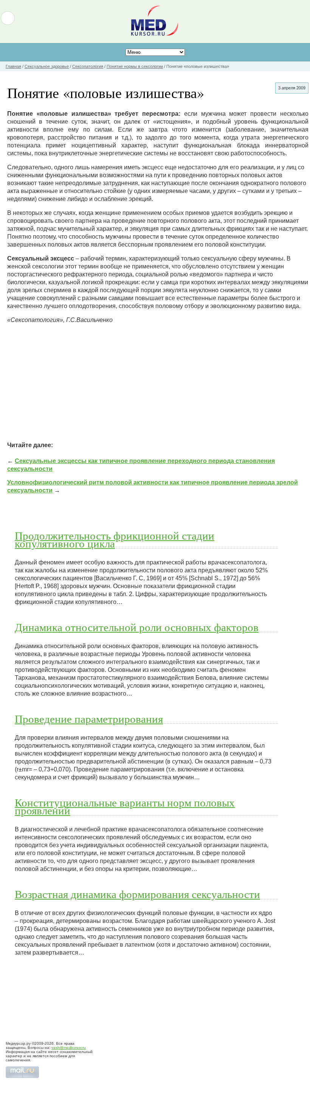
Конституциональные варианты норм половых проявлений (125, 806)
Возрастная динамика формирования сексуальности (137, 894)
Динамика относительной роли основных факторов (137, 627)
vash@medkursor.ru (68, 1047)
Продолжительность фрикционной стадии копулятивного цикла (114, 539)
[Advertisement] (157, 382)
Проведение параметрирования (89, 718)
